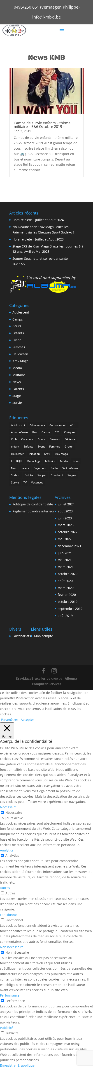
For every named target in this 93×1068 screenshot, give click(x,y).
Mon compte (43, 636)
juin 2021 (65, 553)
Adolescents (37, 425)
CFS (57, 432)
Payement (40, 468)
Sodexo (15, 475)
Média (17, 368)
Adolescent (20, 312)
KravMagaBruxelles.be (33, 678)
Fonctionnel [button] (9, 914)
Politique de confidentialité (32, 504)
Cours (16, 326)
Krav (47, 454)
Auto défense (19, 432)
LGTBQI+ (16, 461)
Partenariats (21, 636)
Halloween (20, 354)
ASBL (73, 425)
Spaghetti (57, 475)
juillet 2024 (66, 504)
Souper (41, 475)
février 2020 (67, 594)
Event (16, 340)
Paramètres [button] (10, 719)
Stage (16, 396)
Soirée (29, 475)
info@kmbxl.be (46, 17)
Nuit (13, 468)
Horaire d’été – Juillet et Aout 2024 (38, 220)
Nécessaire (13, 812)
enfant (15, 446)
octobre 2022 (67, 532)
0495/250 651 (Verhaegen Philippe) (46, 7)
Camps (17, 319)
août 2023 (65, 511)
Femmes (18, 347)
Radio (54, 468)
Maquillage (34, 461)
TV (25, 482)
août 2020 (65, 581)
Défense (70, 439)
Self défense (70, 468)
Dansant (55, 439)
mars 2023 (66, 525)
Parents (18, 389)
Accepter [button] (27, 719)
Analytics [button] (7, 850)
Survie (17, 403)
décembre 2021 (69, 546)
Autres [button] (5, 888)
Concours (27, 439)
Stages (71, 475)
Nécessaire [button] (8, 807)
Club (14, 439)
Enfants (18, 333)
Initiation (34, 454)
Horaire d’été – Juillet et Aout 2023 (38, 239)
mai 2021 (65, 560)
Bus (34, 432)
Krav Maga (20, 361)
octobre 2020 (67, 574)
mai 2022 (65, 539)
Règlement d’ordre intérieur (33, 511)
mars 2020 (66, 588)
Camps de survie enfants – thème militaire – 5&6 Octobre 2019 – (42, 124)
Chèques (69, 432)
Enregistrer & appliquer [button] (18, 1065)
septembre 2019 (70, 608)
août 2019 (65, 615)
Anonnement (57, 425)
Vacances (37, 482)
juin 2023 (65, 518)
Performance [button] (9, 995)
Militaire (18, 375)
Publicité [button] (6, 1028)
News (16, 382)
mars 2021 (66, 567)
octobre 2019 (67, 601)
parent (25, 468)
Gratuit (69, 446)
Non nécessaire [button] (11, 947)
